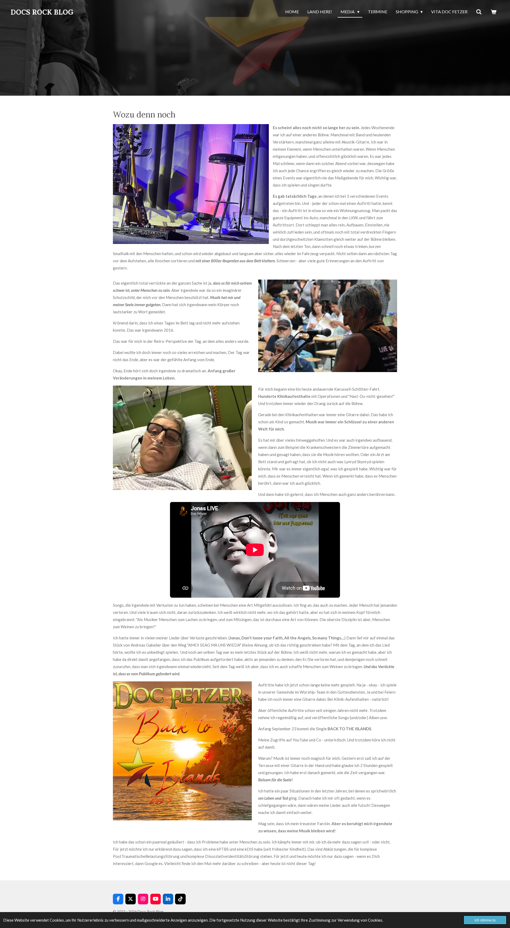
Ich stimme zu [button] (485, 920)
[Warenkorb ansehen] (493, 12)
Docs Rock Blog (42, 12)
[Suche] (479, 12)
